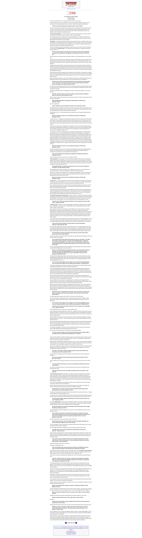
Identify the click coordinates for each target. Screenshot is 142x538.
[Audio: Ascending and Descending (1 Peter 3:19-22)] (73, 13)
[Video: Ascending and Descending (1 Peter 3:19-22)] (74, 13)
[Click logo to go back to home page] (71, 5)
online (84, 528)
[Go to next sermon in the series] (77, 523)
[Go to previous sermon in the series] (65, 523)
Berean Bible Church (58, 526)
